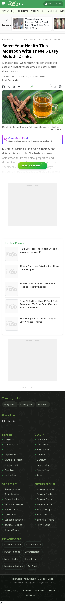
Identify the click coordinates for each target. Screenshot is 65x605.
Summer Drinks (44, 499)
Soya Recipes (11, 509)
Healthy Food (11, 465)
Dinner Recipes (12, 489)
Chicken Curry (33, 544)
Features (7, 11)
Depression (10, 454)
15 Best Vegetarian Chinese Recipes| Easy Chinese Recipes (38, 320)
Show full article (31, 165)
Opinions (52, 11)
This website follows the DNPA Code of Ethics (32, 579)
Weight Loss (10, 404)
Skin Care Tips (44, 509)
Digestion (9, 470)
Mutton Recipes (12, 551)
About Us (27, 590)
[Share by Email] (54, 86)
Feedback (39, 590)
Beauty (40, 434)
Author (52, 590)
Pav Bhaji (32, 566)
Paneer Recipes (13, 499)
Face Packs (43, 465)
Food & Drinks (15, 39)
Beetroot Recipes (13, 525)
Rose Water (43, 444)
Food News (22, 11)
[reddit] (19, 86)
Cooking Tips (26, 404)
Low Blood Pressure (15, 460)
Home (5, 39)
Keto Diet (9, 449)
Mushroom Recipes (14, 504)
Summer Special (45, 484)
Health (7, 434)
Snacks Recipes (13, 530)
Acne (39, 475)
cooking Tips (38, 11)
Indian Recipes (11, 539)
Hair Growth (43, 449)
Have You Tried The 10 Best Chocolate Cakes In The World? (39, 250)
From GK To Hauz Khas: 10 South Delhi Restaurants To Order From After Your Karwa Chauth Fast (39, 304)
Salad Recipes (12, 494)
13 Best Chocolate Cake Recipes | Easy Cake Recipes (39, 268)
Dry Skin (41, 454)
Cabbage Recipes (14, 519)
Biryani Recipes (33, 551)
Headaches (10, 475)
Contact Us (30, 595)
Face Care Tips (44, 514)
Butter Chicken (11, 559)
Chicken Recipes (12, 544)
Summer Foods (44, 494)
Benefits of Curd (45, 504)
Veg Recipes (10, 484)
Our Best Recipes (15, 243)
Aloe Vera (42, 439)
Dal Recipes (10, 514)
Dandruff (41, 460)
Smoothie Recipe (45, 519)
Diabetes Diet (11, 444)
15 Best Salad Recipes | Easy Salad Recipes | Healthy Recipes (37, 285)
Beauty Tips (43, 470)
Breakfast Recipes (13, 566)
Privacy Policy (11, 590)
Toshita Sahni (8, 76)
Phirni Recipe (43, 525)
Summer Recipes (45, 489)
